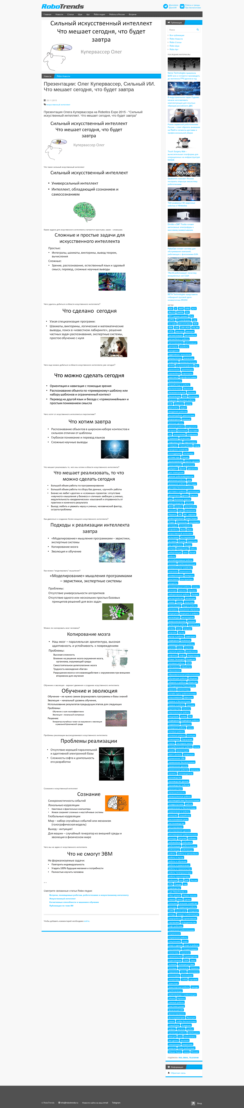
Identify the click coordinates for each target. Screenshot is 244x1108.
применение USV (177, 758)
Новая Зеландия (176, 659)
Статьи (70, 14)
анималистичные (188, 361)
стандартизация (189, 948)
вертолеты (173, 407)
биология (188, 388)
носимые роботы (176, 663)
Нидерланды (193, 655)
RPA (170, 327)
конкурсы (189, 575)
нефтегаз (173, 655)
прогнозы (194, 769)
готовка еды (174, 457)
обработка (186, 666)
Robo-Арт (174, 49)
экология (184, 1040)
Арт (88, 14)
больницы (193, 396)
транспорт (173, 983)
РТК (170, 884)
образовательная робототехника (184, 674)
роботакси (187, 842)
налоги (172, 647)
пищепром (173, 716)
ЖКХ (171, 506)
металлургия (188, 617)
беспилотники (175, 388)
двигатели (192, 468)
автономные (191, 342)
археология (174, 369)
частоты (181, 1029)
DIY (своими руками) (178, 316)
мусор (181, 632)
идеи (180, 510)
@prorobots (173, 5)
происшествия (175, 788)
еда (170, 499)
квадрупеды (182, 548)
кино (185, 552)
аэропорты (187, 373)
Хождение (186, 1025)
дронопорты (174, 495)
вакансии (179, 403)
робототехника (189, 846)
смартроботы (175, 918)
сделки (187, 899)
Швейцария (193, 1032)
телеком (172, 964)
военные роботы (176, 426)
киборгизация (175, 552)
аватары (180, 331)
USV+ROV (185, 327)
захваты (178, 506)
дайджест (173, 468)
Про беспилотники (193, 7)
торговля (193, 979)
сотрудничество (188, 922)
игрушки (172, 510)
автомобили (190, 335)
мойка (171, 628)
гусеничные (188, 464)
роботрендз (174, 849)
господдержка (175, 453)
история (172, 541)
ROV (195, 323)
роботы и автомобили (188, 853)
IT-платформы (183, 320)
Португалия (187, 739)
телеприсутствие (186, 964)
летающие (190, 598)
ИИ (180, 514)
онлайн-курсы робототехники (182, 693)
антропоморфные (184, 365)
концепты (173, 583)
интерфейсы (185, 525)
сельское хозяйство (188, 903)
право (171, 750)
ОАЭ (189, 663)
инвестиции (191, 518)
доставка (192, 483)
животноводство (176, 502)
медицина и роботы (189, 613)
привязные (189, 754)
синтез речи (180, 910)
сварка (172, 899)
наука (179, 647)
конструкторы (186, 579)
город (196, 445)
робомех (192, 838)
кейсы (193, 548)
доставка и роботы (177, 491)
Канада (188, 544)
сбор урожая (174, 895)
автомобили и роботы (179, 339)
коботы (172, 556)
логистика (189, 602)
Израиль (172, 514)
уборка (172, 998)
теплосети (183, 968)
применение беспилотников (182, 762)
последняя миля (184, 743)
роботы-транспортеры (179, 876)
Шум (80, 14)
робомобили (174, 842)
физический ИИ (176, 1009)
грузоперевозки (176, 461)
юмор (186, 1051)
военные (186, 419)
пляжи (184, 716)
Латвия (195, 594)
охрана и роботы (176, 705)
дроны (185, 495)
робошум (173, 880)
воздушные (191, 426)
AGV (171, 308)
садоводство (174, 887)
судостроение (175, 960)
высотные (182, 430)
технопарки (174, 975)
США (186, 960)
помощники (174, 739)
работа (189, 804)
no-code (172, 323)
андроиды (173, 361)
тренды (194, 987)
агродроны (174, 350)
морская (187, 628)
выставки (193, 430)
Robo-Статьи (175, 42)
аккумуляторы (175, 358)
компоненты (185, 571)
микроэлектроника (177, 621)
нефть (182, 655)
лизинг (172, 602)
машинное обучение (189, 609)
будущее (173, 400)
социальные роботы (178, 937)
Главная (47, 14)
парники (190, 705)
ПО (190, 716)
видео (183, 407)
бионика (191, 392)
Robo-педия (99, 14)
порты (171, 743)
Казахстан (192, 541)
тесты (183, 971)
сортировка (174, 922)
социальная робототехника (181, 929)
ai (175, 308)
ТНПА (184, 979)
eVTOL (172, 320)
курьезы (182, 590)
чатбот (190, 1029)
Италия (181, 541)
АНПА (171, 365)
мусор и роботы (176, 636)
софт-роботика (175, 926)
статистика (173, 952)
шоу (180, 1036)
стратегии (185, 952)
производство (175, 777)
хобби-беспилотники (186, 1021)
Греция (185, 457)
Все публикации (177, 35)
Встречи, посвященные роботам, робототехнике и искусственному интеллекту (89, 895)
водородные (174, 419)
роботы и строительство (180, 868)
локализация (174, 605)
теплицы (173, 968)
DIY (187, 312)
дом (189, 480)
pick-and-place (184, 323)
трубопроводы (175, 990)
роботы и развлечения (179, 865)
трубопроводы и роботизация (182, 994)
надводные (174, 640)
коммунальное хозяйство (180, 567)
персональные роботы (179, 712)
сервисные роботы (187, 907)
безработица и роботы (179, 384)
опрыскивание (175, 697)
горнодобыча (186, 445)
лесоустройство (176, 598)
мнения (191, 621)
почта (196, 746)
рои (181, 880)
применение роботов (178, 769)
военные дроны (176, 422)
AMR (181, 308)
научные (189, 647)
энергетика (187, 1044)
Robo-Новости (63, 76)
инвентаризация (176, 518)
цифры (172, 1029)
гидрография (190, 441)
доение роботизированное (181, 476)
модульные (194, 624)
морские (172, 632)
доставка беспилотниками (181, 487)
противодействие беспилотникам (184, 800)
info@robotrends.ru (69, 1102)
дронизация (193, 491)
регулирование (176, 826)
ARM (187, 308)
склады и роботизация (187, 914)
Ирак (182, 529)
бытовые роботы (186, 400)
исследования (187, 537)
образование (175, 670)
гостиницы (188, 453)
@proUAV (173, 7)
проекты (172, 773)
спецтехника (174, 941)
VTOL (171, 331)
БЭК (170, 403)
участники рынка (176, 1006)
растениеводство (176, 823)
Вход (199, 1103)
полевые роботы (176, 731)
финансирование (177, 1013)
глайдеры (173, 445)
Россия (194, 880)
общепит (193, 678)
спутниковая (174, 948)
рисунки (182, 838)
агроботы (184, 346)
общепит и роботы (177, 682)
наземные (185, 640)
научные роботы (176, 651)
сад (185, 884)
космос (195, 586)
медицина (173, 613)
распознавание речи (178, 819)
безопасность (175, 380)
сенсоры (173, 907)
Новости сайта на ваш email (95, 1102)
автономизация (176, 342)
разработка (185, 815)
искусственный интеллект (58, 104)
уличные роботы (176, 1002)
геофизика (192, 434)
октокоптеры (184, 689)
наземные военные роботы (181, 644)
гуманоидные (175, 464)
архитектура (187, 369)
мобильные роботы (178, 624)
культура (173, 590)
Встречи (132, 14)
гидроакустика (175, 441)
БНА (185, 396)
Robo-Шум (174, 45)
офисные (188, 697)
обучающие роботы (178, 678)
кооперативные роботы (179, 586)
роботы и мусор (176, 857)
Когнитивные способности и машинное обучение (74, 902)
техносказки (186, 975)
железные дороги (182, 499)
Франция (191, 1017)
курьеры (192, 590)
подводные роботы (190, 720)
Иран (189, 529)
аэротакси (173, 377)
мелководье (174, 617)
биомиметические (177, 392)
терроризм (173, 971)
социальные (174, 933)
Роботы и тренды (192, 5)
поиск (190, 727)
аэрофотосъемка (188, 377)
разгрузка (173, 815)
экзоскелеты (189, 1036)
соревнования (189, 918)
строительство (175, 956)
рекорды (173, 838)
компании (173, 571)
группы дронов (192, 461)
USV (176, 327)
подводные (174, 720)
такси (192, 960)
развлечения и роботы (179, 811)
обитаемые (174, 666)
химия (171, 1021)
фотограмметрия (177, 1017)
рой (186, 880)
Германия (173, 438)
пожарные (186, 724)
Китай (192, 552)
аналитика (188, 358)
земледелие (190, 506)
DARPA (180, 312)
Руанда (177, 884)
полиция (191, 735)
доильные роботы (177, 480)
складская (193, 910)
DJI (191, 316)
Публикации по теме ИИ (61, 905)
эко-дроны (173, 1040)
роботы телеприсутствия (180, 872)
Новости (59, 14)
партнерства (174, 708)
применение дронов (178, 766)
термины (194, 968)
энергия (172, 1048)
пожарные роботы (177, 727)
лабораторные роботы (179, 594)
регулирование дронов (179, 830)
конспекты (173, 579)
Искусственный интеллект (62, 898)
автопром (173, 346)
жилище (189, 502)
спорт (185, 941)
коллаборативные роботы (180, 560)
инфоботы (173, 529)
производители (185, 773)
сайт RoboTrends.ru (178, 891)
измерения (190, 510)
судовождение (190, 956)
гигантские (185, 438)
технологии (193, 971)
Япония (194, 1051)
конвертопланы (176, 575)
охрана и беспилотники (179, 701)
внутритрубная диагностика (181, 415)
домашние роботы (177, 483)
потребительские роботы (180, 746)
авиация (190, 331)
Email (185, 1057)
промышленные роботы (180, 796)
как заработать (175, 544)
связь (179, 899)
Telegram (194, 1057)
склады (172, 914)
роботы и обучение (177, 861)
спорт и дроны (175, 945)
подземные (174, 724)
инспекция (194, 522)
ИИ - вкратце (190, 514)
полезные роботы (177, 735)
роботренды (187, 849)
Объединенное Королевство (182, 685)
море (179, 628)
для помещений (176, 472)
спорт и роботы (191, 945)
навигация (190, 636)
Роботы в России (117, 14)
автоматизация (176, 335)
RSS (180, 1057)
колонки (172, 563)
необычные (191, 651)
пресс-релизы (175, 754)
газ (170, 434)
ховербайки (174, 1025)
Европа (193, 495)
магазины (173, 609)
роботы (172, 853)
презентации (182, 750)
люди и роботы (190, 605)
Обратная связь (178, 1072)
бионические (174, 396)
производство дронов (178, 781)
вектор (188, 403)
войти (86, 921)
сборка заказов (189, 895)
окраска (172, 689)
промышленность (177, 792)
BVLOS (172, 312)
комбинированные (186, 563)
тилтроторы (174, 979)
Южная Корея (175, 1051)
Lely (194, 320)
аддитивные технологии (180, 354)
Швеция (172, 1036)
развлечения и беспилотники (182, 807)
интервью (173, 525)
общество (192, 682)
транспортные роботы (179, 987)
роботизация (174, 846)
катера (172, 548)
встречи (172, 430)
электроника (174, 1044)
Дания (182, 468)
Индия (172, 522)
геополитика (179, 434)
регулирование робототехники (183, 834)
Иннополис (182, 522)
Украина (181, 998)
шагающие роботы (177, 1032)
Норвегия (190, 659)
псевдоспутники (176, 804)
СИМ (171, 910)
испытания (174, 537)
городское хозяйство (178, 449)
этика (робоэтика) (186, 1048)
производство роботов (179, 785)
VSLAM (195, 327)
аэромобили (174, 373)
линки (179, 602)
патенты (186, 708)
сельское (173, 903)
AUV (194, 308)
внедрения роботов (178, 411)
